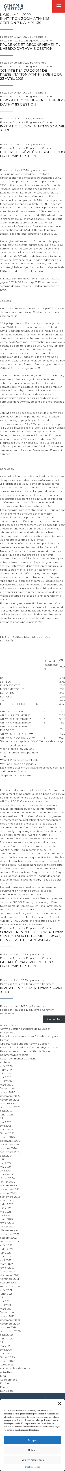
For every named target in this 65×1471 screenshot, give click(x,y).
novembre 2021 (9, 1278)
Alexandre (40, 36)
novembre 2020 (10, 1323)
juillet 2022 (6, 1249)
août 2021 (6, 1290)
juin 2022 (5, 1252)
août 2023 (6, 1200)
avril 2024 (6, 1170)
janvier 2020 (7, 1361)
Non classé (7, 1390)
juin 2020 (6, 1342)
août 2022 (6, 1245)
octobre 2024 (8, 1148)
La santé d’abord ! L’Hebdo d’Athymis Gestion (26, 964)
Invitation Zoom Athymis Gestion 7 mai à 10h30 (24, 21)
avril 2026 (6, 1081)
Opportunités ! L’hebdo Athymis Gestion (24, 1043)
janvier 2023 (7, 1226)
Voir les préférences (32, 1459)
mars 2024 (6, 1174)
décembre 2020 (10, 1319)
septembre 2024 (10, 1151)
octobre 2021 (8, 1282)
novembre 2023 (10, 1189)
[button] (59, 1403)
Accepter (32, 1440)
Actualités (19, 40)
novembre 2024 (10, 1144)
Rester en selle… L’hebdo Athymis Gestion (25, 1051)
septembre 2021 (10, 1286)
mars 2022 (6, 1263)
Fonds (4, 1387)
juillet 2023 (6, 1204)
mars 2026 (6, 1084)
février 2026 (7, 1088)
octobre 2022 (8, 1237)
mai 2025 (5, 1122)
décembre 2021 (9, 1275)
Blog (29, 40)
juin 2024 (5, 1163)
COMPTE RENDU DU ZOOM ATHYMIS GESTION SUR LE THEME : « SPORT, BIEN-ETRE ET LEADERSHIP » (32, 936)
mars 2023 (6, 1219)
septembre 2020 (10, 1331)
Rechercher (7, 1013)
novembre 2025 (9, 1099)
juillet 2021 (6, 1293)
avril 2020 (6, 1349)
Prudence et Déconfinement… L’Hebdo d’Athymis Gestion (30, 47)
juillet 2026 (6, 1069)
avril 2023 (6, 1215)
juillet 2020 (7, 1338)
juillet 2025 (6, 1114)
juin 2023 (5, 1207)
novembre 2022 (10, 1234)
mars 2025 (6, 1129)
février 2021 (7, 1312)
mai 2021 (5, 1301)
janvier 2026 (7, 1092)
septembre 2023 (10, 1196)
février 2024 (7, 1178)
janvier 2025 (7, 1137)
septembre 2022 (10, 1241)
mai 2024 (5, 1166)
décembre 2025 (10, 1095)
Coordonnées (8, 1379)
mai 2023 (5, 1211)
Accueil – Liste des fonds (15, 1368)
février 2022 (7, 1267)
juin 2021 (5, 1297)
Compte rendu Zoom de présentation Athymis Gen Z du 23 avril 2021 (31, 74)
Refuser (32, 1450)
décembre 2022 (10, 1230)
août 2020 (6, 1334)
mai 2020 (6, 1345)
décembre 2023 (10, 1185)
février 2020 (7, 1357)
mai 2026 (5, 1077)
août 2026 (6, 1066)
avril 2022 (6, 1260)
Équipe (4, 1383)
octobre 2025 (8, 1103)
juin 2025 (5, 1118)
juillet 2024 (6, 1159)
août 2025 (6, 1110)
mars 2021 (6, 1308)
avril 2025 (5, 1125)
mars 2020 (6, 1353)
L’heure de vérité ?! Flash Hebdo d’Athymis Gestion (32, 154)
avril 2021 (5, 1305)
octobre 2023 (8, 1193)
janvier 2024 (7, 1181)
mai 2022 (5, 1256)
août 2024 (6, 1155)
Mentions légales (32, 1467)
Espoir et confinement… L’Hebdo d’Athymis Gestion (32, 102)
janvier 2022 (7, 1271)
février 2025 (7, 1133)
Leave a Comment (43, 40)
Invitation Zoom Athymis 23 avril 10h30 (32, 128)
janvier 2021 (7, 1316)
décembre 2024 (10, 1140)
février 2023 (7, 1222)
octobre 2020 (8, 1327)
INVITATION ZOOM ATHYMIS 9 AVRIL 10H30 (31, 990)
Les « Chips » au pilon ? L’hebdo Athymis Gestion (30, 1047)
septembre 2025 (10, 1107)
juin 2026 (5, 1073)
